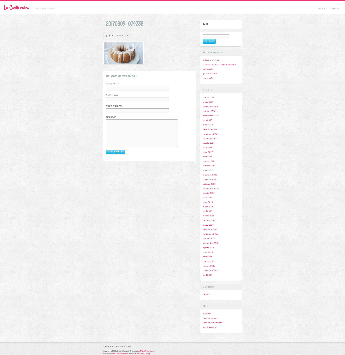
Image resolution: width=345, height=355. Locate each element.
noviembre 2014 (210, 270)
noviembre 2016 (210, 179)
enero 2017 (208, 170)
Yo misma (322, 8)
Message (111, 117)
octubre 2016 (209, 184)
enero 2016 (208, 225)
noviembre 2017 (210, 134)
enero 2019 (208, 102)
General (206, 294)
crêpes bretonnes (211, 60)
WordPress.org (209, 327)
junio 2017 (208, 152)
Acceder (207, 313)
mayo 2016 (208, 207)
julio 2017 (207, 147)
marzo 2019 (208, 97)
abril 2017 (207, 156)
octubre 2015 (209, 238)
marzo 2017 (208, 161)
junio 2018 (208, 124)
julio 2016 (207, 197)
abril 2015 (207, 256)
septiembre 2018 (211, 115)
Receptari (334, 8)
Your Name (112, 83)
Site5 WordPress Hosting (145, 351)
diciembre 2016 (210, 175)
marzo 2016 (208, 216)
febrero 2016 (209, 220)
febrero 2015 (209, 266)
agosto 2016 (209, 193)
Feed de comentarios (212, 322)
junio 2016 (208, 202)
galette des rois (210, 73)
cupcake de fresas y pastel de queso (219, 64)
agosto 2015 (208, 247)
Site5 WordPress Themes (119, 354)
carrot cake (208, 69)
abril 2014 (207, 275)
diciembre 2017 (210, 129)
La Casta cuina (16, 7)
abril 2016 (207, 211)
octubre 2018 (209, 111)
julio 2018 (207, 120)
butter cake (208, 78)
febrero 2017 (209, 165)
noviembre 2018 (210, 106)
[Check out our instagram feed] (207, 24)
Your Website (114, 106)
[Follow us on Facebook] (204, 24)
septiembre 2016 (211, 188)
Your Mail (112, 95)
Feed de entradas (210, 318)
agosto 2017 (208, 143)
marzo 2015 (208, 261)
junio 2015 (208, 252)
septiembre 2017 (210, 138)
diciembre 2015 (210, 229)
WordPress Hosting (143, 354)
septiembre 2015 (210, 243)
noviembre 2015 (210, 234)
